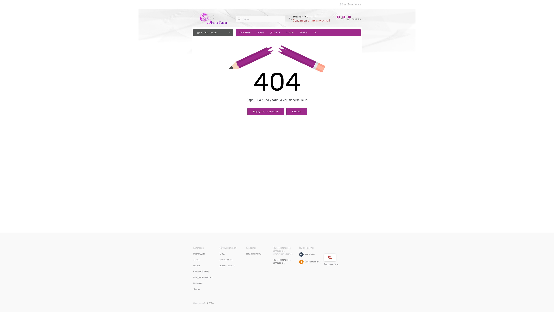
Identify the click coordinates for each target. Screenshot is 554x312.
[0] (337, 20)
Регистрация (354, 4)
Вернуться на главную (266, 111)
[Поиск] (239, 18)
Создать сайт (199, 303)
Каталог (296, 111)
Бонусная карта (331, 264)
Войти (342, 4)
